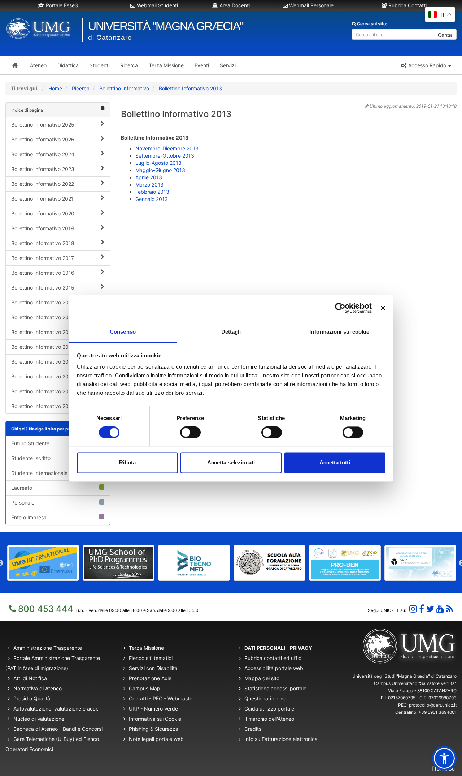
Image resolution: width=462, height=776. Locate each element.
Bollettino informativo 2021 (42, 199)
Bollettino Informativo (124, 88)
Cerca (445, 35)
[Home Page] (15, 65)
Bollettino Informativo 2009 (43, 376)
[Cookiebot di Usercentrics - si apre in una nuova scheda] (340, 308)
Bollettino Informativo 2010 (42, 362)
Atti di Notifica (30, 678)
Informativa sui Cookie (155, 719)
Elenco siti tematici (151, 658)
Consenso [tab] (123, 332)
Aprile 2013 (148, 177)
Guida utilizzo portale (269, 709)
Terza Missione (146, 648)
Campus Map (144, 688)
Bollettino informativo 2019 (42, 228)
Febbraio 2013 (152, 192)
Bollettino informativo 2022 (42, 184)
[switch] (190, 432)
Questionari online (265, 698)
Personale (22, 503)
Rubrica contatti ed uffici (273, 658)
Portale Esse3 (61, 5)
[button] (426, 65)
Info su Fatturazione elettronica (281, 739)
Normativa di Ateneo (37, 688)
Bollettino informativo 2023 (42, 169)
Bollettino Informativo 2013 (190, 88)
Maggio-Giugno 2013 (160, 170)
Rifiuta (127, 462)
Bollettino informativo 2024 (42, 154)
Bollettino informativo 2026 (42, 139)
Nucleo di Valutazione (38, 719)
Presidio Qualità (31, 698)
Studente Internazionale (39, 473)
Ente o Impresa (29, 517)
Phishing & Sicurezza (153, 729)
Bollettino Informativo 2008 (43, 391)
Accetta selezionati (231, 462)
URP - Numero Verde (153, 709)
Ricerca (81, 88)
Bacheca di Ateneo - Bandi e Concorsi (58, 729)
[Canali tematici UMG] (440, 609)
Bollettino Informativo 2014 (42, 302)
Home (55, 88)
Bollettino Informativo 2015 (42, 287)
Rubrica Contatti (407, 5)
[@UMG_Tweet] (430, 609)
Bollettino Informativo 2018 (42, 243)
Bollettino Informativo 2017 (42, 258)
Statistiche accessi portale (275, 688)
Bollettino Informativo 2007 (43, 406)
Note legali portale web (156, 739)
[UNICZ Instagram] (413, 609)
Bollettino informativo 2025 (42, 124)
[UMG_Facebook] (421, 609)
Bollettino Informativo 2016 (42, 273)
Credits (252, 729)
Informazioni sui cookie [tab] (339, 332)
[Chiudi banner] (382, 307)
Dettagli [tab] (231, 332)
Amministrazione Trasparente (47, 648)
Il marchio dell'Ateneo (269, 719)
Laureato (21, 488)
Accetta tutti (334, 462)
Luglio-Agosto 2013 (158, 163)
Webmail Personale (311, 5)
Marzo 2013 (149, 184)
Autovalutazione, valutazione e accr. (56, 709)
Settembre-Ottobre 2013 (164, 156)
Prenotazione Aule (150, 678)
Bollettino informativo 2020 (42, 213)
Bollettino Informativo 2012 (42, 332)
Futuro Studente (30, 443)
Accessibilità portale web (273, 668)
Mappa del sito (261, 678)
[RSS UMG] (449, 609)
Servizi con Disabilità (153, 668)
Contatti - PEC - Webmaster (161, 698)
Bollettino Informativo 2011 (42, 347)
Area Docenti (234, 5)
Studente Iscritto (31, 458)
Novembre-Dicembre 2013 (167, 148)
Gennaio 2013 (151, 199)
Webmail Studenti (156, 5)
